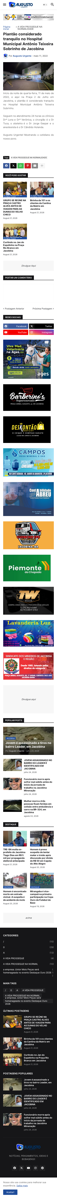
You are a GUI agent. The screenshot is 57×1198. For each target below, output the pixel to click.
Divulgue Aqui (28, 265)
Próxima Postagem (42, 308)
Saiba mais (22, 1185)
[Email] (35, 165)
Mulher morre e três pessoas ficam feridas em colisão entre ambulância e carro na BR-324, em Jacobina (38, 807)
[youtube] (28, 1168)
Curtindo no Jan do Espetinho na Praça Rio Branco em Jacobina (13, 246)
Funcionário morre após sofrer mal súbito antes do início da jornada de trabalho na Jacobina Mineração (38, 785)
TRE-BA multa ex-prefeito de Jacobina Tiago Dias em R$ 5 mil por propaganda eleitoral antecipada (14, 855)
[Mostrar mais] (42, 165)
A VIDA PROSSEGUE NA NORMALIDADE (30, 28)
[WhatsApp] (20, 165)
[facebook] (14, 1168)
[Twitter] (13, 165)
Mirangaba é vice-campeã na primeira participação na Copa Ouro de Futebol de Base (41, 897)
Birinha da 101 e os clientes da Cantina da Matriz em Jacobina (40, 204)
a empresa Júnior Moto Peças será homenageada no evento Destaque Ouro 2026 (28, 972)
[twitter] (21, 1168)
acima (28, 917)
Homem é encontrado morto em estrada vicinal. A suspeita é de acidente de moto (14, 895)
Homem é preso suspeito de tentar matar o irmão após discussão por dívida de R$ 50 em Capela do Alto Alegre (41, 856)
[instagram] (35, 1168)
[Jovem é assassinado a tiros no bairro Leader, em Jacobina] (12, 1084)
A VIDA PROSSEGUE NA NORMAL (28, 964)
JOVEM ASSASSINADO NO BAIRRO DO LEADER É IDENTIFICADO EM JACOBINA (38, 764)
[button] (4, 4)
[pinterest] (42, 1168)
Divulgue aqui (29, 699)
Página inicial (6, 28)
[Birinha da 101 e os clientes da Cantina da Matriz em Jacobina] (12, 1043)
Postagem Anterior (14, 308)
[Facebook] (6, 165)
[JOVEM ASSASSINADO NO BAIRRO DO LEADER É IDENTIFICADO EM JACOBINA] (12, 765)
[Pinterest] (28, 165)
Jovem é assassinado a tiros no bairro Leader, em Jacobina (38, 1082)
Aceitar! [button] (10, 1192)
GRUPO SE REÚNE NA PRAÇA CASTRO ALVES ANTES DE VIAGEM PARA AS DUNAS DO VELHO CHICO (14, 207)
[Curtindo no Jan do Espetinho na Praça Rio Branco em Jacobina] (12, 1060)
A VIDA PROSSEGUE (28, 958)
